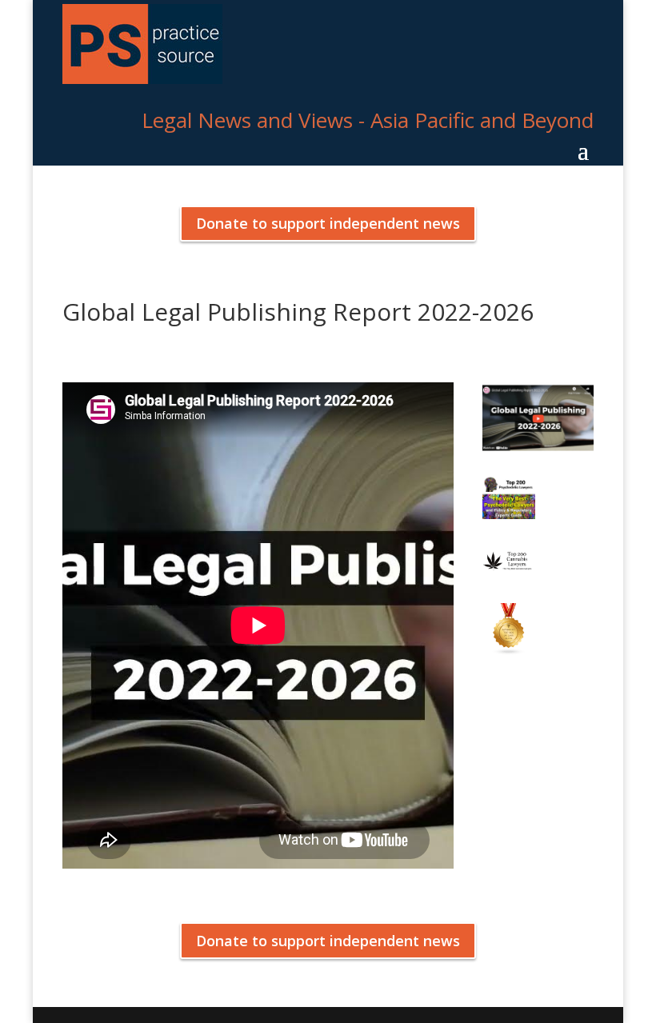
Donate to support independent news (328, 223)
